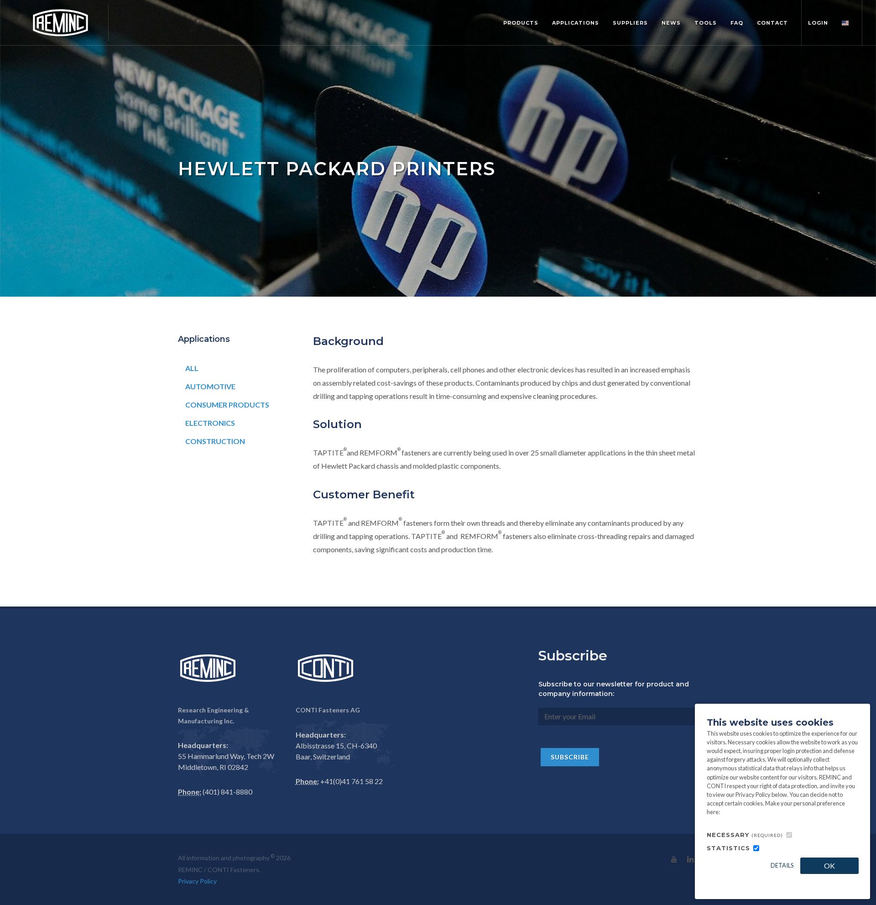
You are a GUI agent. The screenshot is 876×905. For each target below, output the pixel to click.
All (191, 368)
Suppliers (630, 23)
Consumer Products (227, 404)
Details (782, 865)
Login (818, 23)
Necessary (745, 834)
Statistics (728, 848)
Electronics (210, 422)
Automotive (210, 386)
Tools (705, 23)
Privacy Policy (197, 881)
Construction (215, 441)
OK (829, 865)
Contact (772, 23)
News (671, 23)
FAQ (736, 23)
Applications (575, 23)
